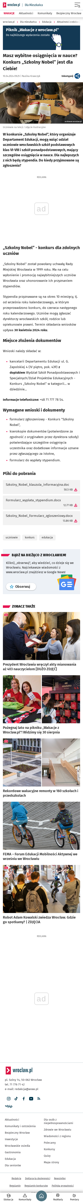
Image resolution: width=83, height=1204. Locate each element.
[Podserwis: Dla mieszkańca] (32, 5)
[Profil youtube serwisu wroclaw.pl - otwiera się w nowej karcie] (31, 1098)
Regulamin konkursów (36, 1185)
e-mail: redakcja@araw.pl (21, 1089)
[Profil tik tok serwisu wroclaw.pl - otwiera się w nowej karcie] (16, 1098)
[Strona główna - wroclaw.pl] (11, 4)
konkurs (30, 537)
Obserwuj (25, 586)
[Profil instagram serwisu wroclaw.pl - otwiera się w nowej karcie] (8, 1098)
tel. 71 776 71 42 (15, 1084)
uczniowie (12, 537)
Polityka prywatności (63, 1185)
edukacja (47, 537)
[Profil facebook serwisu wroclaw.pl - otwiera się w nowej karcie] (23, 1098)
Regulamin (15, 1185)
